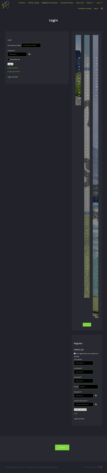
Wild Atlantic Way (79, 78)
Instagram (101, 467)
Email (76, 387)
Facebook (98, 467)
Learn (99, 3)
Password (11, 51)
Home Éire (21, 3)
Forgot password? (14, 71)
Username (78, 377)
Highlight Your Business (50, 3)
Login (10, 64)
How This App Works (97, 78)
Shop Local (80, 3)
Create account (13, 68)
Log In (96, 8)
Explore (89, 3)
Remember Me (15, 59)
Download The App (67, 3)
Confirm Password (81, 401)
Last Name (78, 368)
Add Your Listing (33, 3)
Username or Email (14, 45)
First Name (78, 359)
